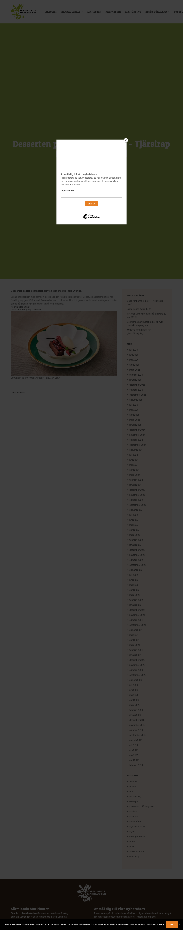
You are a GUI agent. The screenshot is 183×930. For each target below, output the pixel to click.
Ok (171, 924)
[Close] (126, 140)
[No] (179, 924)
